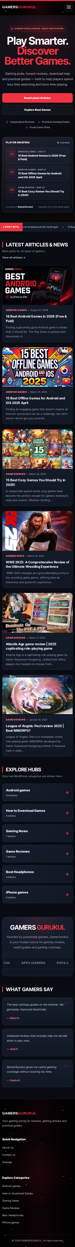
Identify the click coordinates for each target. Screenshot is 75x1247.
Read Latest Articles (37, 97)
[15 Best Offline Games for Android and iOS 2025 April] (37, 367)
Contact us (8, 1154)
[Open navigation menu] (69, 7)
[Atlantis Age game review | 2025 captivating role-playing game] (37, 612)
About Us (8, 1147)
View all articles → (13, 257)
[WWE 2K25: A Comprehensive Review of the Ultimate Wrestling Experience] (37, 531)
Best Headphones (13, 1215)
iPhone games (10, 1222)
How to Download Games (17, 1193)
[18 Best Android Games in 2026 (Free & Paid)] (37, 285)
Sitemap (7, 1162)
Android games (16, 310)
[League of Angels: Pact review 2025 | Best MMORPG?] (37, 694)
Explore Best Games (37, 109)
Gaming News (15, 556)
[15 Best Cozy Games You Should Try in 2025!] (37, 449)
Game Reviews (16, 474)
